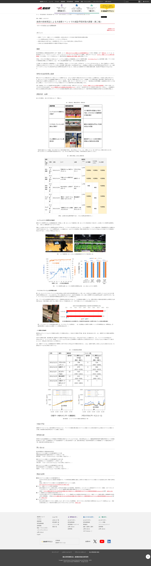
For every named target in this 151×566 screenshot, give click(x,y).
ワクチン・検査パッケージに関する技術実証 (93, 85)
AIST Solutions (86, 531)
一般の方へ (92, 9)
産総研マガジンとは (60, 542)
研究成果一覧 (55, 522)
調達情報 (63, 1)
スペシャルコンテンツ (104, 524)
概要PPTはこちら (111, 30)
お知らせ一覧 (55, 520)
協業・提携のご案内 (88, 526)
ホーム (37, 14)
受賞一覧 (54, 526)
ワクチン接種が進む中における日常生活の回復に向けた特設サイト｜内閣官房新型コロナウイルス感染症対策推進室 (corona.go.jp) (73, 491)
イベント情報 (102, 522)
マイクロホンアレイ (92, 59)
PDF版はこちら (111, 28)
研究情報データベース (73, 524)
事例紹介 (85, 524)
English (38, 534)
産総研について (43, 1)
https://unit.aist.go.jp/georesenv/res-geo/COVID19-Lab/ (51, 484)
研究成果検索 (70, 1)
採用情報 (77, 1)
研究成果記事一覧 (50, 14)
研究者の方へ (62, 9)
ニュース (51, 1)
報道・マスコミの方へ (86, 1)
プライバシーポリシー (80, 552)
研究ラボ (104, 53)
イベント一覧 (55, 524)
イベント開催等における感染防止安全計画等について (63, 87)
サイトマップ (55, 552)
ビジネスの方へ (77, 9)
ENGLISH (147, 1)
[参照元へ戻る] (66, 484)
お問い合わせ (108, 1)
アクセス (57, 1)
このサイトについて (67, 552)
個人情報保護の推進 (94, 552)
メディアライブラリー (98, 1)
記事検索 (58, 540)
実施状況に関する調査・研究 (73, 56)
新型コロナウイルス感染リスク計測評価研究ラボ (77, 53)
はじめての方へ (72, 520)
